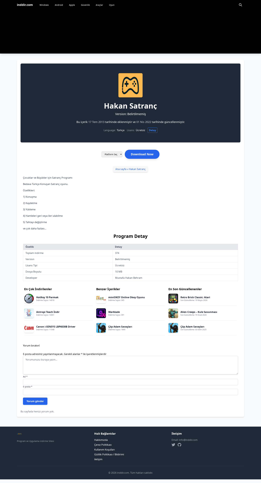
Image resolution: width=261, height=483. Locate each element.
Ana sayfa (120, 169)
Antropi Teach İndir (48, 312)
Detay (152, 130)
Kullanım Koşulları (104, 449)
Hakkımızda (101, 440)
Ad (25, 376)
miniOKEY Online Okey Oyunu (126, 297)
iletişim (98, 459)
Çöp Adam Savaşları (120, 326)
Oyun (111, 4)
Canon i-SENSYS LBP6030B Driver (55, 326)
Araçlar (99, 4)
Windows (44, 4)
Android (59, 4)
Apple (72, 4)
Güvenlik (85, 4)
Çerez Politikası (103, 444)
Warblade (114, 312)
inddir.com (25, 5)
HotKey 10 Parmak (47, 297)
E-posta (27, 386)
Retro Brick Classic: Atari (195, 297)
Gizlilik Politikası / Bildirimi (109, 454)
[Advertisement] (130, 32)
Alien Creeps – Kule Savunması (198, 312)
